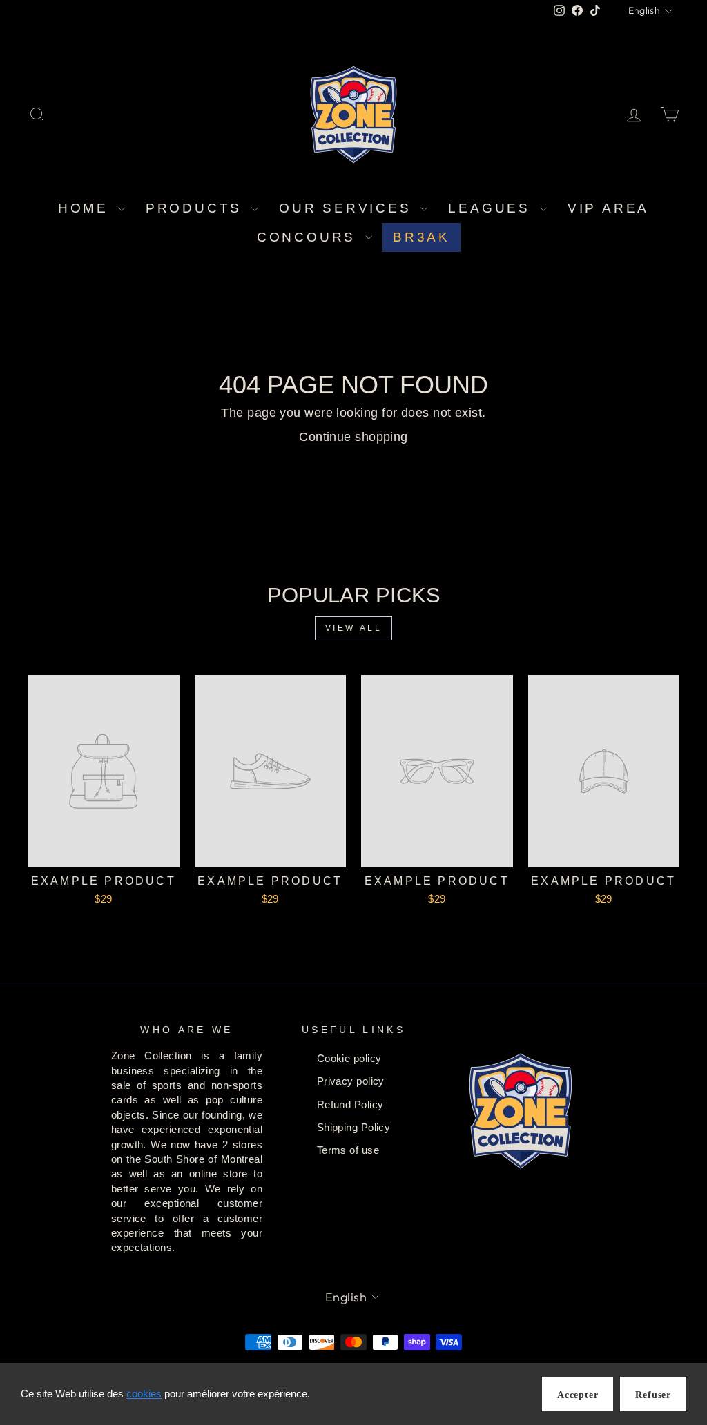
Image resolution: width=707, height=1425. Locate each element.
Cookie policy (349, 1058)
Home (86, 208)
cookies (144, 1393)
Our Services (348, 208)
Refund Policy (350, 1104)
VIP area (608, 208)
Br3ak (421, 237)
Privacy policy (351, 1081)
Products (197, 208)
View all (353, 628)
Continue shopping (353, 437)
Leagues (492, 208)
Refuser (653, 1395)
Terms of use (348, 1150)
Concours (309, 237)
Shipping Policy (354, 1127)
